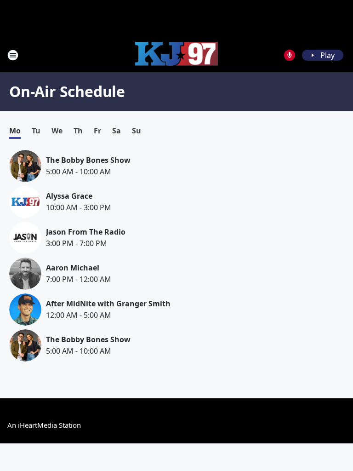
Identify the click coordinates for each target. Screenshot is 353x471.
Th (78, 131)
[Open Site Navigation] (12, 55)
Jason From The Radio (85, 232)
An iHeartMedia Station (44, 425)
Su (136, 131)
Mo (15, 131)
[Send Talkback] (289, 55)
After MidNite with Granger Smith (108, 304)
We (57, 131)
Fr (97, 131)
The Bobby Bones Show (88, 160)
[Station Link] (176, 55)
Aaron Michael (72, 268)
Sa (116, 131)
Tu (36, 131)
